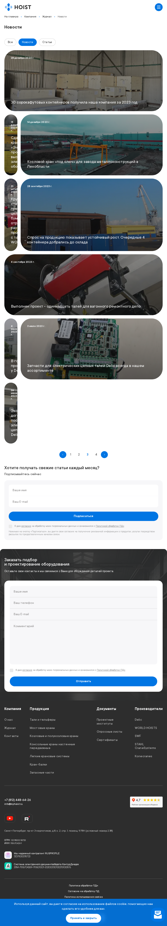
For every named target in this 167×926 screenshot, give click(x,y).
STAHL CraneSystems (145, 746)
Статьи (47, 42)
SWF (138, 736)
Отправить (83, 681)
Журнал (47, 16)
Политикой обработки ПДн (110, 526)
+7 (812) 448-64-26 (17, 800)
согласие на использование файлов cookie (95, 904)
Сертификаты (107, 740)
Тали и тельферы (42, 719)
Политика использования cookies (83, 897)
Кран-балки (38, 764)
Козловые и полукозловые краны (54, 736)
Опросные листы (109, 731)
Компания (30, 16)
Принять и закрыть (83, 918)
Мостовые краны (42, 728)
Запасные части (42, 772)
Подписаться (84, 516)
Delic (138, 719)
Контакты (11, 736)
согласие (26, 526)
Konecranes (143, 756)
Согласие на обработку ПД (83, 891)
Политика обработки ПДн (83, 885)
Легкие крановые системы (49, 756)
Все (10, 42)
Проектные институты (105, 721)
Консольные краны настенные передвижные (52, 746)
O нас (8, 719)
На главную (11, 16)
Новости (62, 16)
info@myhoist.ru (13, 804)
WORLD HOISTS (146, 728)
